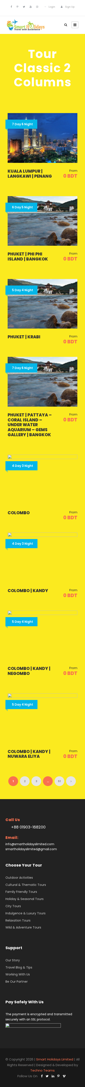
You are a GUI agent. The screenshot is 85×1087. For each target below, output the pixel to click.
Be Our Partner (16, 981)
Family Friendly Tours (21, 892)
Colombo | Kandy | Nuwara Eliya (29, 754)
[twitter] (24, 6)
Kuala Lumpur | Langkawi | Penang (30, 173)
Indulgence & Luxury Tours (25, 913)
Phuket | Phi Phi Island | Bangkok (28, 256)
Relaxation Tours (18, 920)
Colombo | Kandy (28, 591)
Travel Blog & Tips (18, 967)
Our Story (12, 960)
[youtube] (31, 6)
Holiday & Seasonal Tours (24, 899)
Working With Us (17, 974)
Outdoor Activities (19, 877)
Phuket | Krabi (24, 337)
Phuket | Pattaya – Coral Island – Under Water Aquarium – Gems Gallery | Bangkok (30, 425)
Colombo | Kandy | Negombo (29, 671)
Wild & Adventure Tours (23, 927)
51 (59, 781)
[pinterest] (17, 6)
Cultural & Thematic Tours (25, 885)
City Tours (13, 906)
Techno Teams (42, 1070)
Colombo (19, 513)
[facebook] (11, 6)
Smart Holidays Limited (54, 1059)
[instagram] (37, 6)
